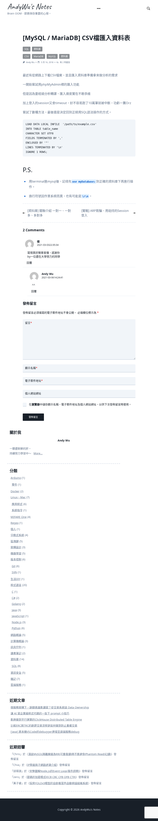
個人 (13, 529)
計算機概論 (17, 641)
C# (13, 598)
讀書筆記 (16, 653)
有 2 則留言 (65, 62)
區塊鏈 (15, 541)
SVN (14, 572)
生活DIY (15, 579)
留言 (28, 323)
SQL (26, 49)
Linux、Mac (18, 497)
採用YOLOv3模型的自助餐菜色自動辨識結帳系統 (58, 783)
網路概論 (16, 635)
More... (38, 453)
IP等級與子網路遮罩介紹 (42, 765)
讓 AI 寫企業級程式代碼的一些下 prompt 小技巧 (40, 713)
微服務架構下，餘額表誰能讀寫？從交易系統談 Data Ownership (50, 707)
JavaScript (18, 616)
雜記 (13, 679)
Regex (14, 523)
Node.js (17, 622)
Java (14, 610)
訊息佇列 (16, 647)
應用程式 (17, 504)
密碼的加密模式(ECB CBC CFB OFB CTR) (51, 777)
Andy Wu (30, 62)
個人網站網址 (33, 393)
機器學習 (16, 553)
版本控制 (16, 559)
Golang (16, 604)
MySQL (52, 56)
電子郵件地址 (34, 380)
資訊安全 (16, 672)
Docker (15, 491)
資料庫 (37, 49)
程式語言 (16, 585)
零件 (14, 484)
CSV (26, 56)
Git (13, 566)
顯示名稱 (31, 368)
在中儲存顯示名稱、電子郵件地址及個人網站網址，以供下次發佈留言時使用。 (80, 404)
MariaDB (38, 56)
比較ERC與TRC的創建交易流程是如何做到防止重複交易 (44, 725)
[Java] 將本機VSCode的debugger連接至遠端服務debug (45, 731)
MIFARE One (19, 517)
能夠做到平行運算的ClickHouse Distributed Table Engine (46, 719)
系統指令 (17, 510)
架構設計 (16, 547)
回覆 (29, 262)
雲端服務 (16, 685)
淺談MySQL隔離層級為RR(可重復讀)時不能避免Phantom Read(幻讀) (69, 754)
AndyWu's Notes (29, 6)
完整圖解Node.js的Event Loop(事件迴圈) (54, 771)
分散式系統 (17, 535)
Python (16, 628)
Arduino (16, 478)
